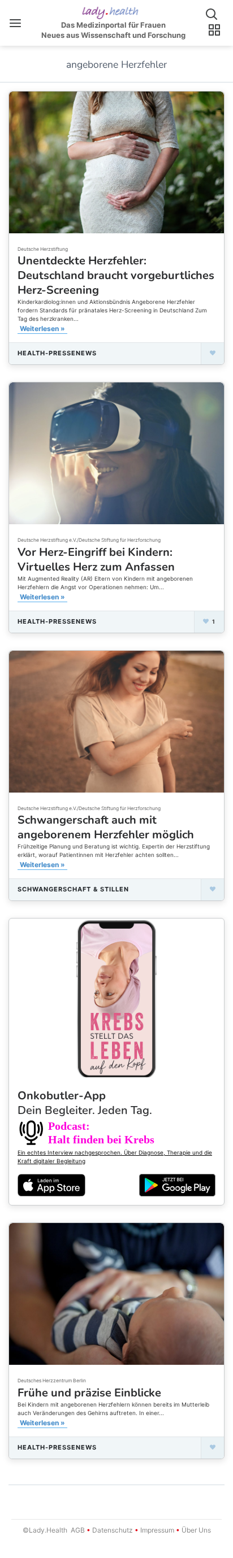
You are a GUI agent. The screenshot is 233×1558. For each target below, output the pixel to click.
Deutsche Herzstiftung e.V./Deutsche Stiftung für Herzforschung (89, 540)
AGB (78, 1530)
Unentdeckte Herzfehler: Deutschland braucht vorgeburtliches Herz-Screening (116, 275)
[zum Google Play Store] (177, 1185)
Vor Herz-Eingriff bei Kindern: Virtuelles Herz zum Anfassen (96, 560)
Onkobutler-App (85, 1103)
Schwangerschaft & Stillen (73, 889)
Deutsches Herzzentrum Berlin (52, 1380)
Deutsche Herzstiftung (43, 249)
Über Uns (195, 1530)
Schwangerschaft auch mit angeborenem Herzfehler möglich (106, 827)
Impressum (157, 1530)
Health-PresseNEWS (57, 353)
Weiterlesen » (42, 328)
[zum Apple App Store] (51, 1184)
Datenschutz (112, 1530)
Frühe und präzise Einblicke (89, 1392)
